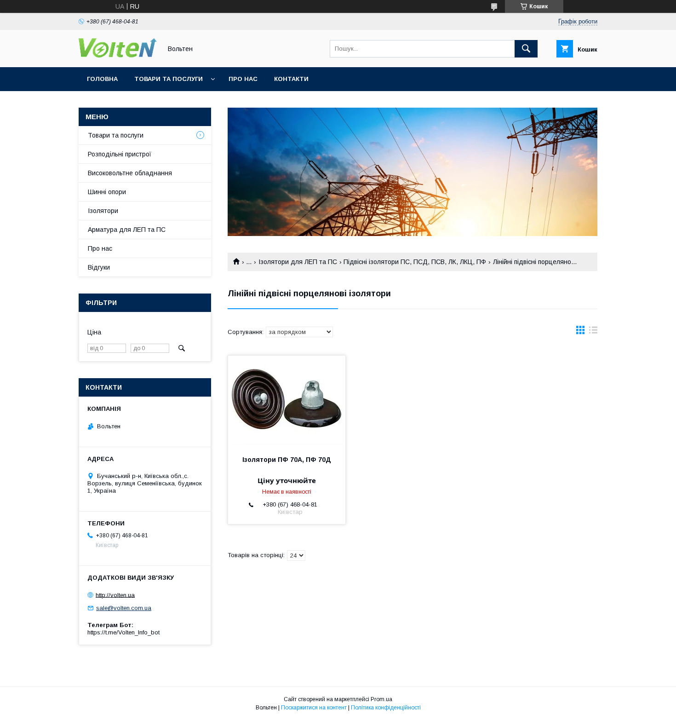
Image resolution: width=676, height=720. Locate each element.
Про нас (243, 78)
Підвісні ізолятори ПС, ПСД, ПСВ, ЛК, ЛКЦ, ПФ (415, 261)
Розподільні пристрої (119, 154)
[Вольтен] (118, 55)
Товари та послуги (168, 78)
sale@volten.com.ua (123, 608)
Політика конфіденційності (386, 707)
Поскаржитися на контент (314, 707)
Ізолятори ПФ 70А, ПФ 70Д (286, 459)
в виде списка (593, 332)
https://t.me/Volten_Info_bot (123, 632)
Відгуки (99, 267)
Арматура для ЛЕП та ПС (127, 229)
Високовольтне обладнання (130, 173)
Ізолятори (103, 210)
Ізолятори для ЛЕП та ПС (297, 261)
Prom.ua (381, 699)
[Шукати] (526, 49)
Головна (102, 78)
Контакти (291, 78)
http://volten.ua (115, 594)
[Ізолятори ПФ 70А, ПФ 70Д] (286, 402)
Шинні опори (107, 192)
